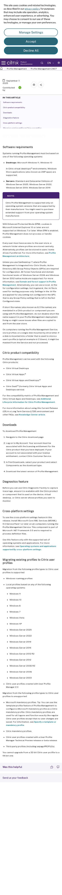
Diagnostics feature (11, 118)
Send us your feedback (15, 777)
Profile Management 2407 (44, 69)
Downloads (7, 113)
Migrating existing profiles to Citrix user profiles (22, 128)
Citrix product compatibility (14, 107)
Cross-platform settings (12, 123)
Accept (31, 41)
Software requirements (12, 102)
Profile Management (17, 69)
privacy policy (32, 8)
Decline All (31, 50)
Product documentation (26, 63)
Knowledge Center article (32, 414)
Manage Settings (31, 32)
